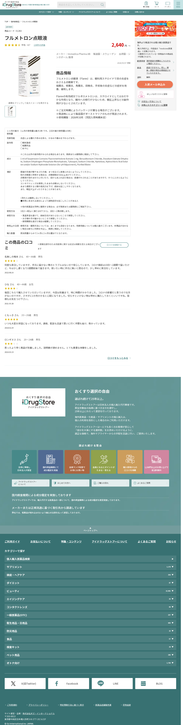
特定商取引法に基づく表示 (72, 704)
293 (169, 655)
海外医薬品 (15, 21)
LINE (116, 683)
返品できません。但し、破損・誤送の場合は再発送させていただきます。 (158, 70)
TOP (6, 21)
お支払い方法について (151, 101)
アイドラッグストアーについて (89, 12)
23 (170, 631)
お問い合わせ (139, 12)
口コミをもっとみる (118, 358)
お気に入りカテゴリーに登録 (154, 105)
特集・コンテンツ (71, 541)
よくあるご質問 (111, 12)
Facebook (72, 683)
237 (169, 615)
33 (170, 599)
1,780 (169, 663)
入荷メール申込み (155, 84)
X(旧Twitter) (28, 683)
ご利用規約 (12, 704)
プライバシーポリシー (38, 704)
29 (170, 647)
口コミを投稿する (114, 244)
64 (170, 607)
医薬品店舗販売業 (103, 704)
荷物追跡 (127, 704)
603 (169, 623)
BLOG (159, 683)
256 (169, 575)
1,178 (169, 567)
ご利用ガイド (12, 541)
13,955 (168, 591)
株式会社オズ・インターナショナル (39, 713)
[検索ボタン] (103, 5)
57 (170, 639)
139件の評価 (39, 45)
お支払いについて (40, 541)
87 (170, 583)
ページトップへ (90, 530)
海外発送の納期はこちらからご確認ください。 (158, 62)
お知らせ (126, 12)
